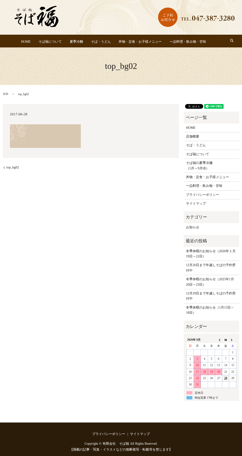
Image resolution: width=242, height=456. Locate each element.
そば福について (50, 41)
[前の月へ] (218, 340)
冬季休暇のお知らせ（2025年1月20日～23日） (210, 281)
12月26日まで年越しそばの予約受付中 (211, 267)
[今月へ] (225, 340)
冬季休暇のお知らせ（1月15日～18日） (210, 310)
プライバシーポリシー (202, 195)
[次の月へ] (232, 340)
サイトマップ (196, 203)
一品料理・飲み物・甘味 (188, 41)
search (231, 40)
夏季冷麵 (76, 41)
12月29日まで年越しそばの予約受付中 (211, 296)
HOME (26, 41)
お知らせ (192, 227)
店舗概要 (192, 136)
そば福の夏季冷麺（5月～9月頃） (199, 165)
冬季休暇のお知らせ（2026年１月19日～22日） (211, 253)
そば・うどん (101, 41)
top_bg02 (12, 167)
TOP (5, 94)
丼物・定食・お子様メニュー (140, 41)
